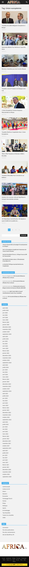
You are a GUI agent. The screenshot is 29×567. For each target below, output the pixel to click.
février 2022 (6, 436)
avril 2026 (5, 317)
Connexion (5, 527)
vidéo (4, 517)
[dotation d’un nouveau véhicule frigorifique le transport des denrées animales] (14, 189)
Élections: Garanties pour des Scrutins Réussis (14, 69)
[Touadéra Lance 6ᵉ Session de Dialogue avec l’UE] (14, 80)
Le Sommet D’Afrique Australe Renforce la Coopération (13, 265)
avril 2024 (5, 374)
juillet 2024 (6, 367)
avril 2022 (5, 431)
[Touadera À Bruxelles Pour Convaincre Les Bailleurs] (14, 167)
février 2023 (6, 408)
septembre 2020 (7, 476)
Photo (4, 503)
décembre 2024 (7, 355)
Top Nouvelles (6, 513)
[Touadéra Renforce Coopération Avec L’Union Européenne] (14, 124)
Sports (4, 508)
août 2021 (5, 450)
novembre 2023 (7, 386)
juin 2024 (5, 370)
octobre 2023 (6, 389)
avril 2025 (5, 346)
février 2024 (6, 379)
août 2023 (5, 393)
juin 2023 (5, 398)
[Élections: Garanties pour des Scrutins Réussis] (14, 60)
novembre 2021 (7, 443)
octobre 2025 (6, 331)
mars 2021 (5, 462)
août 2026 (5, 308)
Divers (4, 491)
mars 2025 (5, 348)
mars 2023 (5, 405)
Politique (5, 505)
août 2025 (5, 336)
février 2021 (6, 465)
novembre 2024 (7, 358)
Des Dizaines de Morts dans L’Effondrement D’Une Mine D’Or (13, 260)
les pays (3, 558)
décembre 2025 (7, 327)
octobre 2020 (6, 474)
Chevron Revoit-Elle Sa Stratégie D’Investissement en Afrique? (15, 245)
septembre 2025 (7, 334)
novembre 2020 (7, 472)
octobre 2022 (6, 417)
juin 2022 (5, 427)
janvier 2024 (6, 381)
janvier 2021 (6, 467)
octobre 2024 (6, 360)
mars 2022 (5, 434)
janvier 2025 (6, 353)
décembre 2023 (7, 384)
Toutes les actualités (8, 515)
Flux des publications (8, 530)
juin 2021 (5, 455)
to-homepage (6, 510)
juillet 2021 (6, 453)
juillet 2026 (6, 310)
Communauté (6, 486)
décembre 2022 (7, 412)
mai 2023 (5, 400)
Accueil (3, 6)
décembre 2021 (7, 441)
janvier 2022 (6, 438)
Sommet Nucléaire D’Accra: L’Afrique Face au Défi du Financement (15, 255)
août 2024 (5, 365)
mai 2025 (5, 343)
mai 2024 (5, 372)
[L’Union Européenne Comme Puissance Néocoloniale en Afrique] (14, 102)
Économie (5, 496)
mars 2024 (5, 377)
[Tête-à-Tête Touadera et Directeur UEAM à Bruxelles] (14, 145)
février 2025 (6, 350)
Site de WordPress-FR (8, 534)
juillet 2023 (6, 396)
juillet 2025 (6, 339)
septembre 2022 (7, 419)
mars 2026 (5, 320)
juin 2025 (5, 341)
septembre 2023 (7, 391)
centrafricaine (8, 558)
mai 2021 (5, 457)
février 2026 (6, 322)
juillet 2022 (6, 424)
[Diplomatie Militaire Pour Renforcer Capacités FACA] (14, 39)
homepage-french (7, 498)
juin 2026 (5, 312)
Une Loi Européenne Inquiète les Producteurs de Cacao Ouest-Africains (14, 250)
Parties (4, 501)
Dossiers (5, 494)
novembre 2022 (7, 415)
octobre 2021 (6, 446)
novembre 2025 (7, 329)
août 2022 (5, 422)
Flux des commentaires (9, 532)
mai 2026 (5, 315)
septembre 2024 (7, 362)
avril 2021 (5, 460)
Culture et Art (6, 489)
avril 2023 (5, 403)
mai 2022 (5, 429)
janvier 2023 (6, 410)
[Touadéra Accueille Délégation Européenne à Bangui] (14, 17)
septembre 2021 (7, 448)
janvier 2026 (6, 324)
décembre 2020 (7, 469)
